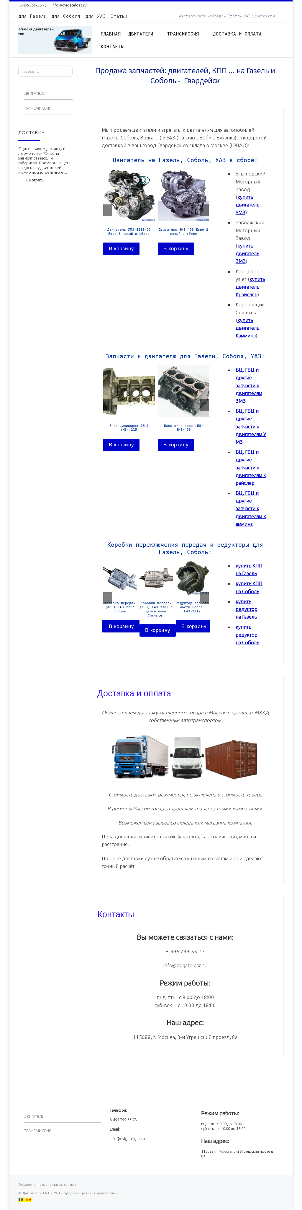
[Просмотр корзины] (280, 40)
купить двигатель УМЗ (247, 204)
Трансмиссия (37, 108)
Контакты (115, 913)
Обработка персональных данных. (48, 1184)
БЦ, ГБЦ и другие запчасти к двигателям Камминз (251, 508)
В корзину (121, 248)
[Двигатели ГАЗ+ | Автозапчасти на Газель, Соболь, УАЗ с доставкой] (55, 38)
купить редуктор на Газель (246, 609)
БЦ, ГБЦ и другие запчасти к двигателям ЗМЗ (249, 385)
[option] (129, 212)
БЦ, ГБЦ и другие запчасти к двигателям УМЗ (251, 426)
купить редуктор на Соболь (247, 634)
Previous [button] (107, 210)
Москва (225, 1151)
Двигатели (34, 93)
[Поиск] (66, 71)
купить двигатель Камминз (247, 327)
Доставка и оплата (134, 692)
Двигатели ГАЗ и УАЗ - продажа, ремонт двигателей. (70, 1193)
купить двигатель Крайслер (250, 286)
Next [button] (204, 210)
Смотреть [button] (34, 180)
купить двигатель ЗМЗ (247, 253)
